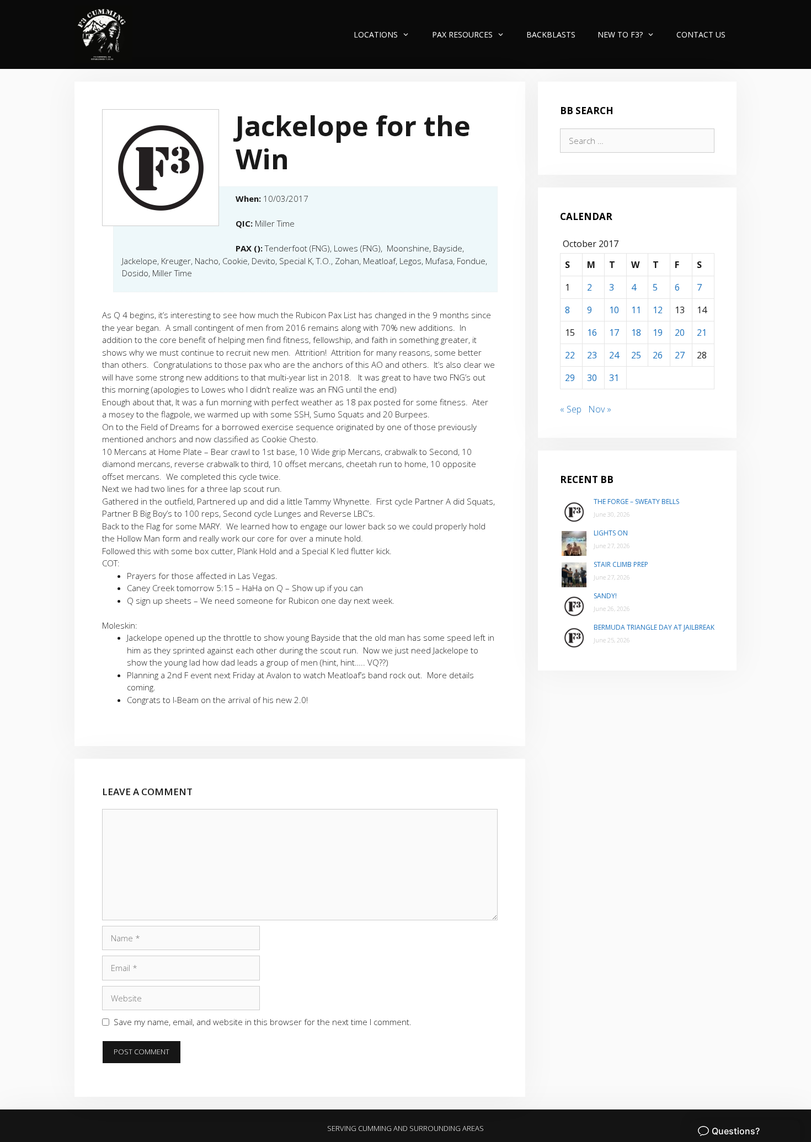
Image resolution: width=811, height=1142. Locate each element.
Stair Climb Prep (621, 564)
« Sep (570, 409)
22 (570, 355)
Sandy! (605, 596)
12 (658, 310)
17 (614, 332)
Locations (376, 34)
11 (636, 310)
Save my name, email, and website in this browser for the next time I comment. (263, 1021)
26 (658, 355)
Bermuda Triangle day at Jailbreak (654, 627)
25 (636, 355)
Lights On (611, 533)
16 (592, 332)
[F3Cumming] (103, 34)
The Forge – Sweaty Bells (636, 501)
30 (592, 378)
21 (702, 332)
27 (680, 355)
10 (614, 310)
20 (680, 332)
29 (570, 378)
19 (658, 332)
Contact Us (700, 34)
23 (592, 355)
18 (636, 332)
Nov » (599, 409)
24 (614, 355)
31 (614, 378)
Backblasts (550, 34)
